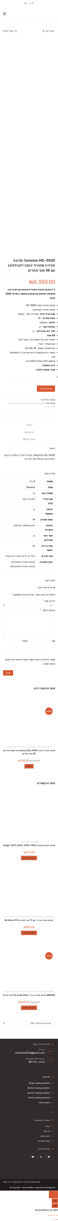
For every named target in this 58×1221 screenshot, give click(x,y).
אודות (48, 1126)
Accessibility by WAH (46, 1210)
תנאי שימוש (35, 1182)
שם (52, 640)
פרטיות (26, 1182)
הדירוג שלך (48, 601)
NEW (44, 403)
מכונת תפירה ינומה (21, 403)
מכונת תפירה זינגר (29, 747)
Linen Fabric (44, 1102)
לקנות (29, 766)
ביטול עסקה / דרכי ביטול (12, 1182)
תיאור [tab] (29, 425)
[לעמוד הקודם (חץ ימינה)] (57, 1219)
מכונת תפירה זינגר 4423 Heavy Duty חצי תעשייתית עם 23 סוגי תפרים (29, 752)
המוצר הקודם (8, 31)
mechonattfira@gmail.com (30, 1052)
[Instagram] (40, 1156)
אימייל (24, 640)
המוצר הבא (50, 31)
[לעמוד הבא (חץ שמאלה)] (54, 1219)
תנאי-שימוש (45, 1136)
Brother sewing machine (39, 1088)
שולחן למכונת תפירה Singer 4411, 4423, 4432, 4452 (29, 845)
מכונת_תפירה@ (37, 1061)
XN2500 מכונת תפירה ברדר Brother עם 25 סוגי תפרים (29, 995)
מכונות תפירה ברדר (26, 917)
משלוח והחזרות (44, 1141)
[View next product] (43, 31)
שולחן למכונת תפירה (26, 842)
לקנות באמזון (46, 389)
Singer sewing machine (39, 1083)
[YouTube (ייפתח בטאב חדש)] (26, 3)
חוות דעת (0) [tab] (29, 439)
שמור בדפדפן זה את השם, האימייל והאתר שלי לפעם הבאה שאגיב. (30, 661)
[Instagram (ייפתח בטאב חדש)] (29, 3)
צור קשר (46, 1131)
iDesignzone (50, 1187)
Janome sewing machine (38, 1093)
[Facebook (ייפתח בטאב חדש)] (32, 3)
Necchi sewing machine (39, 1098)
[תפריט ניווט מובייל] (4, 14)
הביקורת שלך (47, 610)
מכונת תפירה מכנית (14, 747)
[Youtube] (32, 1156)
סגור (55, 1200)
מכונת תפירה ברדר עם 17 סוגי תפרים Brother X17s (29, 920)
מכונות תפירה (35, 403)
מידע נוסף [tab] (29, 432)
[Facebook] (48, 1156)
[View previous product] (16, 31)
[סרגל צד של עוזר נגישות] (53, 1194)
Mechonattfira (28, 1187)
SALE (49, 747)
